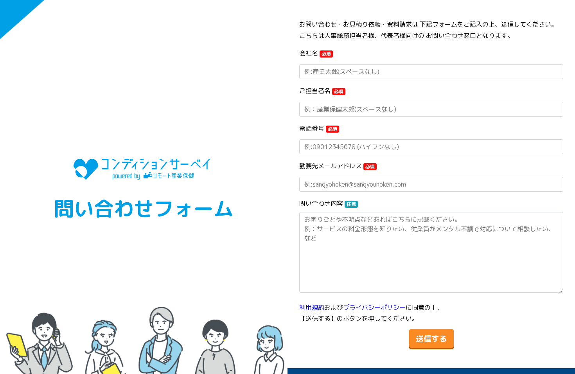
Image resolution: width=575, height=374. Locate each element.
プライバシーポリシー (374, 307)
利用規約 (311, 307)
